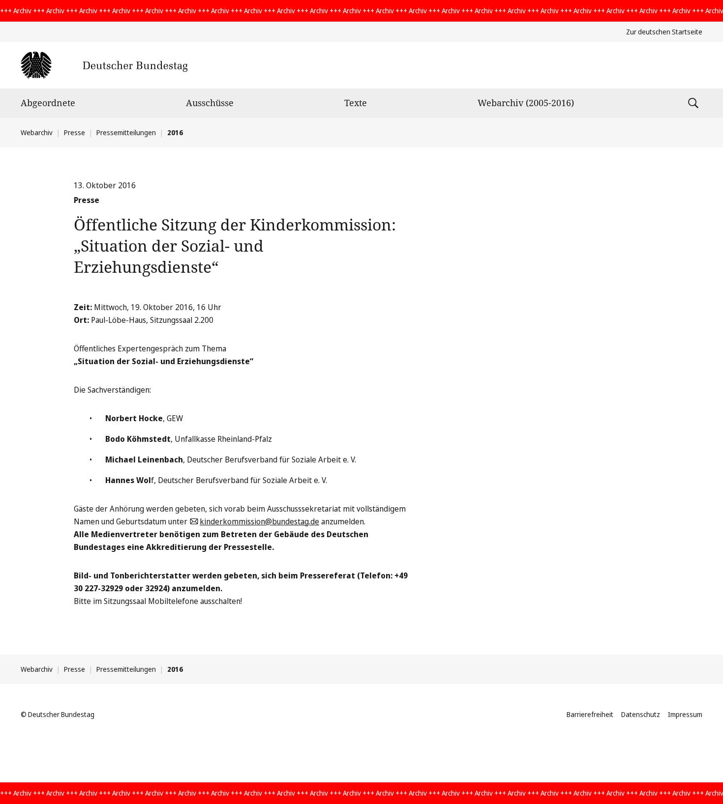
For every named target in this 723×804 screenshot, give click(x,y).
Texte (355, 103)
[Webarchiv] (104, 65)
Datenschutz (640, 714)
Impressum (685, 714)
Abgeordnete (48, 103)
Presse (74, 132)
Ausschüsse (210, 103)
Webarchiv (37, 132)
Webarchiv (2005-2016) (526, 103)
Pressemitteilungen (126, 132)
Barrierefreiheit (590, 714)
